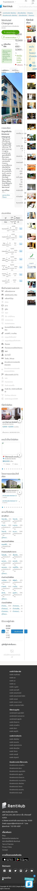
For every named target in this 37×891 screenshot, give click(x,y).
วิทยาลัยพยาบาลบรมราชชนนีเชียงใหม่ (16, 518)
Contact (5, 849)
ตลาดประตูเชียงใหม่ (5, 567)
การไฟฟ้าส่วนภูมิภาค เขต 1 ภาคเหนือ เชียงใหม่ (16, 586)
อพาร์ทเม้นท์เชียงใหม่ (9, 12)
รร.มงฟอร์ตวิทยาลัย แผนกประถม (4, 525)
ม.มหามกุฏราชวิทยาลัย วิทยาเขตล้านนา (16, 525)
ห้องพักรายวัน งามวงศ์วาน (18, 780)
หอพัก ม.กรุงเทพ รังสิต (17, 704)
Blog (3, 835)
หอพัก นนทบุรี (14, 754)
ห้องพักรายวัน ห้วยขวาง (17, 777)
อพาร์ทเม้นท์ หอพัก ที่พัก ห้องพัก (9, 6)
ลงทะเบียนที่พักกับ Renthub (11, 841)
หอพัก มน (12, 683)
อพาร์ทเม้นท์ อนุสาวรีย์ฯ (17, 712)
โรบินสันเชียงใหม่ (5, 554)
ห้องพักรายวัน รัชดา (16, 767)
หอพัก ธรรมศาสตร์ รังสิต (17, 695)
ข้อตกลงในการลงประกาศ (10, 838)
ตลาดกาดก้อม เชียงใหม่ (4, 560)
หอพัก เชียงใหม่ (14, 738)
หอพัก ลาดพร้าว (15, 724)
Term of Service (7, 843)
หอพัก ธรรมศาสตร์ (15, 692)
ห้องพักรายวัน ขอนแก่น (17, 789)
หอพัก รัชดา (13, 728)
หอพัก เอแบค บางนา (16, 701)
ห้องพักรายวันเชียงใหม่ (10, 15)
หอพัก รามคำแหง (15, 674)
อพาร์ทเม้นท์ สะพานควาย (17, 715)
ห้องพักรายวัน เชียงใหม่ (17, 783)
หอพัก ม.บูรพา (14, 686)
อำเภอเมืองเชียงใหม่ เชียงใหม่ (4, 605)
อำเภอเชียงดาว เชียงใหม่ (16, 608)
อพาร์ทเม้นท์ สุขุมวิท (16, 718)
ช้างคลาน (30, 12)
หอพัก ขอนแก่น (14, 741)
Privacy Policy (7, 846)
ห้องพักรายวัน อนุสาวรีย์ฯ (17, 771)
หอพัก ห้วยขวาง (14, 721)
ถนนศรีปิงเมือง (5, 544)
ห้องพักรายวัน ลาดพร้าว (17, 764)
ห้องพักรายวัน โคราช (16, 786)
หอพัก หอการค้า (14, 689)
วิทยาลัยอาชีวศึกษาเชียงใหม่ (5, 531)
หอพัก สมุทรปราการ (16, 744)
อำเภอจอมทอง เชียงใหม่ (16, 605)
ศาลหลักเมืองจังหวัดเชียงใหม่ (4, 586)
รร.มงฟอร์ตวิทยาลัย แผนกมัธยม (16, 531)
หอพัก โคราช (13, 751)
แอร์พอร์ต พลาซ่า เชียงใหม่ (5, 580)
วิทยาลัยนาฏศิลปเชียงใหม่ (5, 518)
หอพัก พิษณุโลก (14, 747)
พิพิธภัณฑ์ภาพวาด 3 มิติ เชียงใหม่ (16, 580)
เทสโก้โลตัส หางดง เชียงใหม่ (16, 567)
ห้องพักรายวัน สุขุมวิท (16, 774)
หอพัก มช (12, 677)
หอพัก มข (12, 680)
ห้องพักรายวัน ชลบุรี (16, 792)
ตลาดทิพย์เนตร (16, 560)
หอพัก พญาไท (14, 730)
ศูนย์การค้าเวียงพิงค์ (16, 592)
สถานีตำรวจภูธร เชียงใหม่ (4, 592)
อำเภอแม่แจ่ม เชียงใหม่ (5, 608)
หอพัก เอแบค (14, 698)
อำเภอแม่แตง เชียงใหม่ (16, 611)
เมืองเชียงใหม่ (21, 12)
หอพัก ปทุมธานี (14, 757)
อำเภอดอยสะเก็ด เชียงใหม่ (5, 611)
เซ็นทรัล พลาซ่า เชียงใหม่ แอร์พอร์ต (16, 554)
